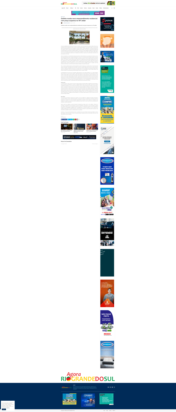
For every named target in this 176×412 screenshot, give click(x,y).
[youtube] (112, 387)
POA (78, 8)
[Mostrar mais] (79, 119)
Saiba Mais (8, 408)
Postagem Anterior (64, 143)
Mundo (97, 8)
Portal (67, 8)
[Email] (77, 119)
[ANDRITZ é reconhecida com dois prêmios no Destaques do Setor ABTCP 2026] (79, 127)
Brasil (94, 8)
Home (104, 410)
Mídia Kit (114, 410)
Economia (89, 8)
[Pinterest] (75, 119)
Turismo (85, 8)
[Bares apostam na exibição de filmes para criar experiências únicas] (67, 127)
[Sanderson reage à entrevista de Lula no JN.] (92, 127)
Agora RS (63, 8)
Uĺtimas (71, 8)
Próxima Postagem (94, 143)
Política (100, 8)
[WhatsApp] (73, 119)
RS (75, 8)
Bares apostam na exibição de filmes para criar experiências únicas (66, 131)
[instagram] (114, 387)
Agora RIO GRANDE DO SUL (70, 410)
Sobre (107, 410)
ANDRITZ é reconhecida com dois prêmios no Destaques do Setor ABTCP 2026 (79, 131)
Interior (81, 8)
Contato (110, 410)
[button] (112, 8)
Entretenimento (105, 8)
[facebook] (108, 387)
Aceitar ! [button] (4, 409)
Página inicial (63, 16)
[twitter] (110, 387)
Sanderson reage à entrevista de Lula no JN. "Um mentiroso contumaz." (92, 131)
